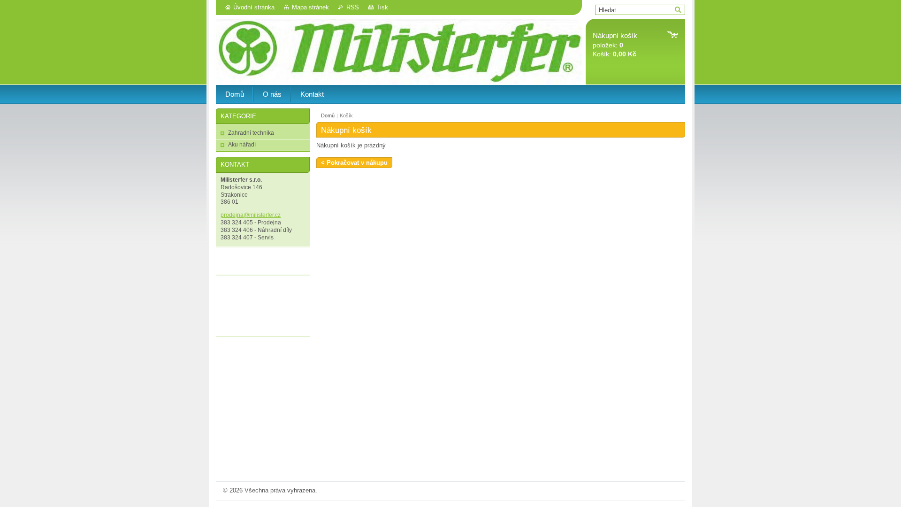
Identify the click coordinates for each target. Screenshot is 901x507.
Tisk (382, 7)
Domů (328, 115)
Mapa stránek (310, 7)
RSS (352, 7)
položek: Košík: (615, 45)
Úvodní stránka (254, 7)
